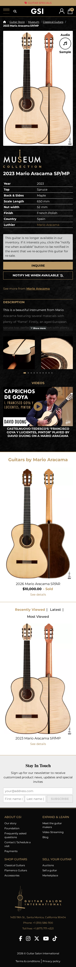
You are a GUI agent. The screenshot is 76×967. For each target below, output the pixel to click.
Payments (11, 851)
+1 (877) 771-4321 (43, 928)
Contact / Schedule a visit (17, 844)
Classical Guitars (53, 21)
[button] (15, 11)
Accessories (11, 875)
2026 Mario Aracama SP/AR (38, 584)
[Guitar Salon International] (37, 11)
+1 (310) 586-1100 (43, 922)
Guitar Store (17, 21)
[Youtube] (46, 938)
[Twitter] (36, 938)
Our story (10, 823)
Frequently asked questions (15, 835)
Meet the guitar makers (52, 825)
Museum (33, 21)
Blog (45, 837)
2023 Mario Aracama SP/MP (38, 738)
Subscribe (60, 799)
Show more (39, 328)
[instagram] (28, 938)
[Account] (61, 11)
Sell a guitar (49, 870)
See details (38, 594)
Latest (55, 610)
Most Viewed (38, 617)
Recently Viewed (30, 610)
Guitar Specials (39, 2)
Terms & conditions (28, 961)
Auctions (48, 865)
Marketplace (50, 875)
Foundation (11, 828)
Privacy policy (51, 961)
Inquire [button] (38, 265)
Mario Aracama (48, 225)
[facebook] (20, 938)
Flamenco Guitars (15, 870)
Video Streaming (53, 832)
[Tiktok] (55, 938)
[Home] (4, 21)
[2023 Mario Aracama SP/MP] (38, 88)
